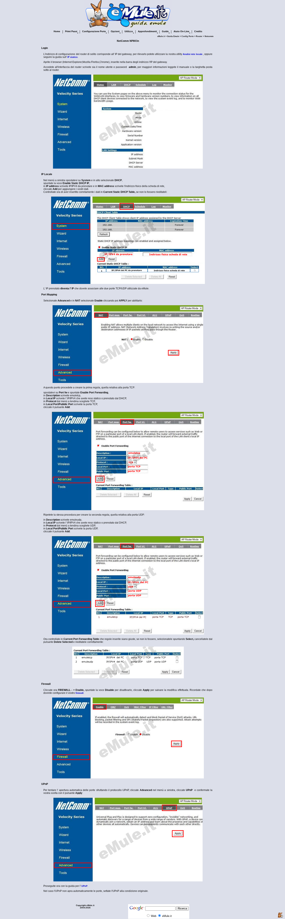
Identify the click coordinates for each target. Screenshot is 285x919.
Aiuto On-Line (181, 31)
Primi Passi (71, 31)
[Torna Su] (280, 915)
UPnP (84, 886)
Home (57, 31)
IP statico (72, 57)
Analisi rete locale (192, 54)
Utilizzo (129, 31)
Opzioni (115, 31)
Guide (165, 31)
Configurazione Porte (94, 31)
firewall (79, 693)
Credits (198, 31)
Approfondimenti (147, 31)
